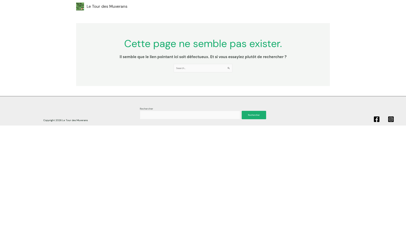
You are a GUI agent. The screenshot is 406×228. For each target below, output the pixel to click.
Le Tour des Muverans (107, 6)
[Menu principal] (324, 6)
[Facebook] (376, 119)
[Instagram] (391, 119)
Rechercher (146, 108)
